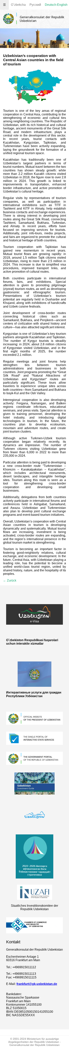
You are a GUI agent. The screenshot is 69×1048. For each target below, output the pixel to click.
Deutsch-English (56, 4)
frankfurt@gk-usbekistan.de (36, 983)
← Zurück (9, 580)
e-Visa (34, 621)
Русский (35, 4)
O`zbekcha (18, 4)
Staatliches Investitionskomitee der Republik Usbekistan (34, 907)
